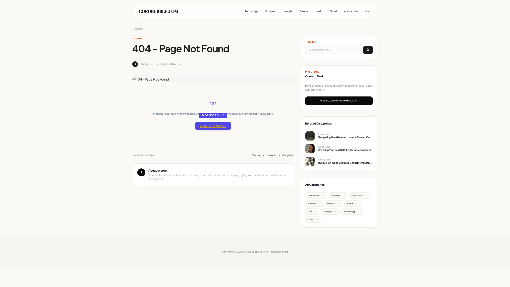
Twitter (256, 155)
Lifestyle (287, 11)
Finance (303, 11)
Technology (251, 11)
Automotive (351, 11)
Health (319, 11)
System (140, 29)
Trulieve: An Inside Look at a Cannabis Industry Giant (347, 162)
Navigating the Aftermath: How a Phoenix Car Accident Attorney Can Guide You (363, 137)
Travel (333, 11)
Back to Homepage (213, 125)
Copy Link (288, 155)
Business (270, 11)
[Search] (368, 50)
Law (367, 11)
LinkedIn (271, 155)
